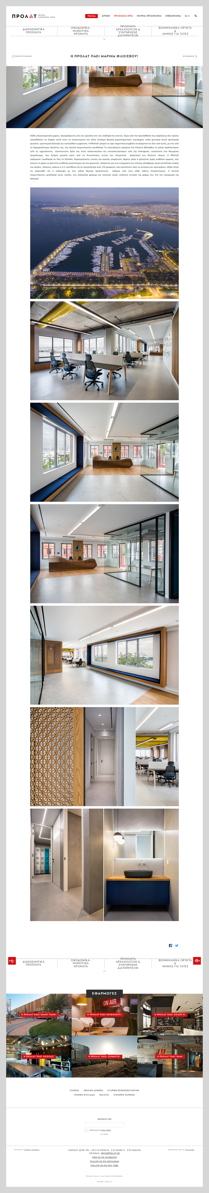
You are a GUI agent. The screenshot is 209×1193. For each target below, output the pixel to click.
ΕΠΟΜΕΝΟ (189, 56)
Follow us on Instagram (104, 1162)
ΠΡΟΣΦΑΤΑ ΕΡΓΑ (123, 16)
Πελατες (104, 1095)
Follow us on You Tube (104, 1166)
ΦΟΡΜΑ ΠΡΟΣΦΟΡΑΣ (149, 16)
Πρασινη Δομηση (93, 1091)
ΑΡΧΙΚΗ (106, 16)
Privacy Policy (104, 1182)
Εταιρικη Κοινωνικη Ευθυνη (123, 1091)
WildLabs (189, 1150)
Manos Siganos (32, 1150)
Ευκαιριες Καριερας (124, 1095)
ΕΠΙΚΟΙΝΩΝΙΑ (173, 16)
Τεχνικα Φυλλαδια (84, 1095)
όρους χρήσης (106, 1130)
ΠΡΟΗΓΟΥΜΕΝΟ (23, 56)
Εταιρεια (74, 1091)
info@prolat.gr (110, 1153)
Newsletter (105, 1119)
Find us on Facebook (104, 1158)
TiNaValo (92, 16)
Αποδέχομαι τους (100, 1130)
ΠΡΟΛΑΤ (24, 16)
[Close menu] (104, 42)
